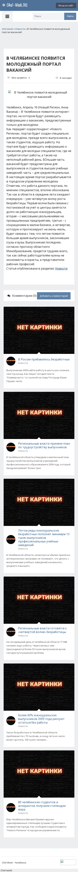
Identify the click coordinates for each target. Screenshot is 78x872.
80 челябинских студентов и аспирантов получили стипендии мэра (42, 805)
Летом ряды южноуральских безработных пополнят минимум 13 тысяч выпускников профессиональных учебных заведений (43, 538)
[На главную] (15, 5)
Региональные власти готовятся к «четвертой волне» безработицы (42, 630)
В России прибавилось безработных (44, 359)
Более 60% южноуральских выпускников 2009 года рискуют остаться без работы (41, 718)
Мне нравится (21, 77)
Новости (61, 268)
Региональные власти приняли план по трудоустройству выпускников (44, 445)
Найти (70, 16)
